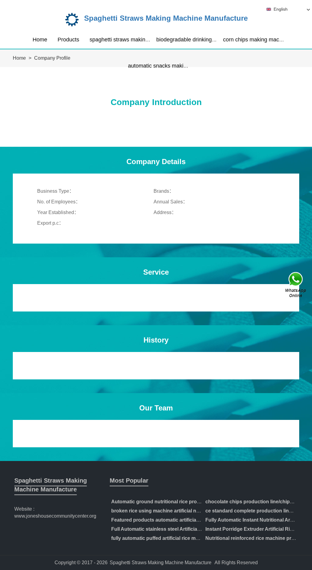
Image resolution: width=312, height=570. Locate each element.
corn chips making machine (256, 40)
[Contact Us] (296, 285)
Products (68, 40)
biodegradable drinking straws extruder (203, 40)
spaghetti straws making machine (130, 40)
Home (40, 40)
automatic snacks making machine (170, 66)
